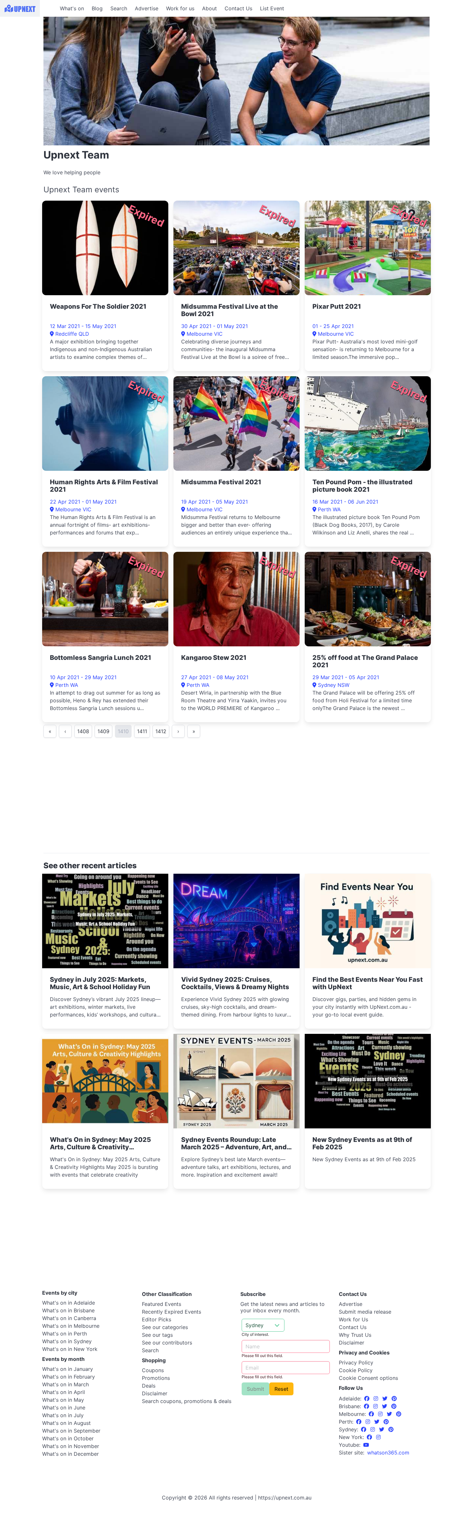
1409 (103, 731)
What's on (72, 8)
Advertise (146, 8)
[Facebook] (367, 1398)
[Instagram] (376, 1398)
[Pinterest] (394, 1398)
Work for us (180, 8)
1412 (160, 731)
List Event (272, 8)
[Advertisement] (236, 798)
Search (118, 8)
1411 (142, 731)
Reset (281, 1389)
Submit (255, 1389)
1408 (83, 731)
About (209, 8)
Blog (97, 8)
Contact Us (238, 8)
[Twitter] (385, 1398)
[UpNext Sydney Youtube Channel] (366, 1444)
